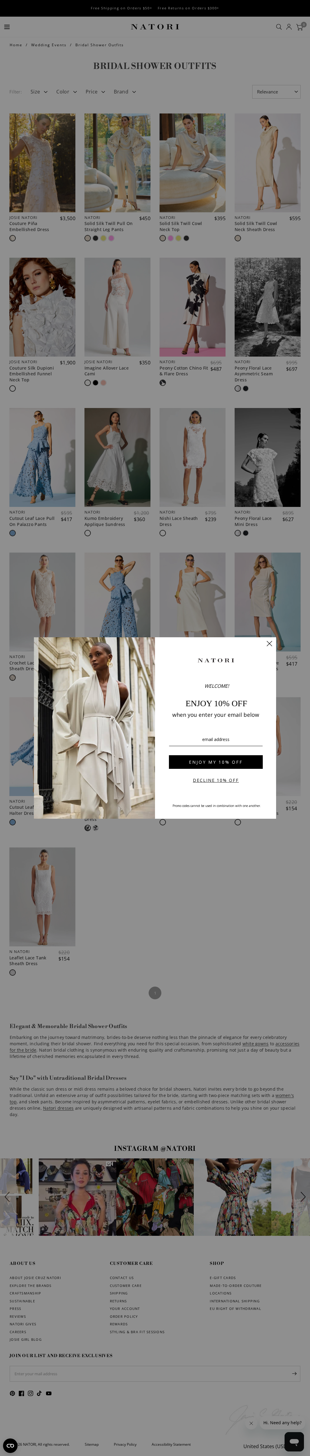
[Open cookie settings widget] (10, 1445)
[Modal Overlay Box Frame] (155, 728)
